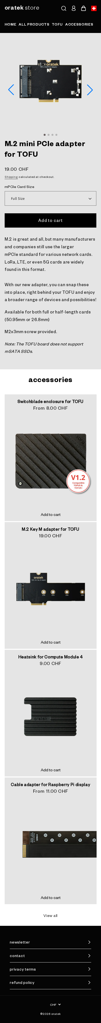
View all (50, 915)
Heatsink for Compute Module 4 (50, 656)
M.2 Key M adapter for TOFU (50, 529)
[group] (10, 25)
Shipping (11, 177)
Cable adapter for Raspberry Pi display (50, 784)
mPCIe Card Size (20, 186)
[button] (64, 8)
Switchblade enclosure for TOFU (50, 401)
